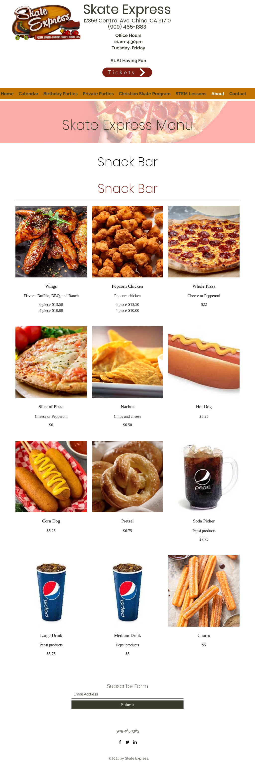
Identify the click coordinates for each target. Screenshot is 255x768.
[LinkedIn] (134, 742)
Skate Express (127, 9)
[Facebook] (120, 742)
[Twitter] (127, 742)
